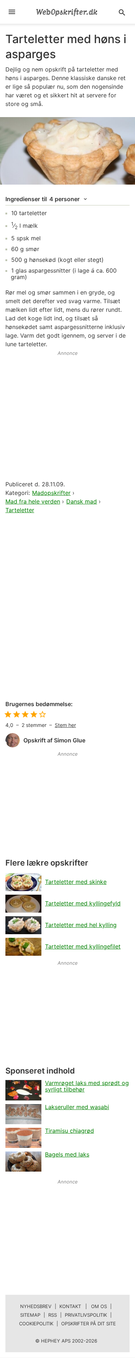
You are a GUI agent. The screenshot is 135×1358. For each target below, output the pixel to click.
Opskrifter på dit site (88, 1323)
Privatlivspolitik (86, 1315)
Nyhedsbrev (35, 1306)
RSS (52, 1315)
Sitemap (30, 1315)
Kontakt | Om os (83, 1306)
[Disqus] (67, 607)
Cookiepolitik (36, 1323)
